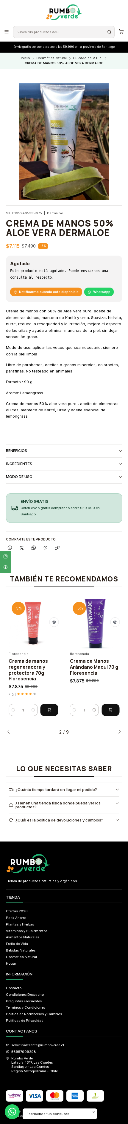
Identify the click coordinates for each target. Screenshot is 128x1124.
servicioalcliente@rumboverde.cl (37, 1045)
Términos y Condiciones (25, 1007)
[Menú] (6, 32)
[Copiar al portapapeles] (57, 548)
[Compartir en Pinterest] (45, 548)
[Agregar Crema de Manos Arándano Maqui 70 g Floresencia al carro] (110, 710)
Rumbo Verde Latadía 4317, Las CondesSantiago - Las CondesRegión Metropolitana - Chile (34, 1064)
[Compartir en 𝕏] (22, 548)
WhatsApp (101, 292)
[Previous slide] (10, 732)
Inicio (25, 58)
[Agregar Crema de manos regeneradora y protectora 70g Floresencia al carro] (49, 710)
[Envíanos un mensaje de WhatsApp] (12, 1111)
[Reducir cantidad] (13, 710)
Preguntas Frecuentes (24, 1001)
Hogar (11, 963)
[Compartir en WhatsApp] (33, 548)
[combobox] (63, 32)
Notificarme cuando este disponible (49, 292)
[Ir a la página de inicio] (64, 13)
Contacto (13, 988)
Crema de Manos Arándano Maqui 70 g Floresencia (94, 667)
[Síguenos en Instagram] (5, 556)
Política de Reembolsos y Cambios (34, 1014)
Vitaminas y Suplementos (26, 931)
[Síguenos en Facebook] (5, 567)
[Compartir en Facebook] (10, 548)
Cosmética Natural (51, 58)
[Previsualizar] (54, 622)
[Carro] (121, 32)
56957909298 (23, 1052)
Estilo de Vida (17, 944)
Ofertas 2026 (17, 911)
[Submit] (109, 32)
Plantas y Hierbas (20, 924)
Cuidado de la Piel (87, 58)
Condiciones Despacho (25, 994)
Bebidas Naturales (20, 950)
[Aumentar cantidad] (33, 710)
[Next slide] (117, 732)
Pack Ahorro (16, 918)
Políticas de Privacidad (24, 1020)
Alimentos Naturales (22, 937)
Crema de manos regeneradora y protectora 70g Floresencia (28, 670)
